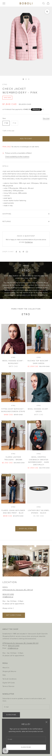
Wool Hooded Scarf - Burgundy (13, 362)
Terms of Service (8, 686)
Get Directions (13, 615)
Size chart (46, 118)
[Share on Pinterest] (23, 252)
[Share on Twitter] (20, 252)
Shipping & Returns (9, 671)
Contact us (29, 242)
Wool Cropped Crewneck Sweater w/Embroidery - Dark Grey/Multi (38, 461)
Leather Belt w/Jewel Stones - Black (38, 512)
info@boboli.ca (8, 597)
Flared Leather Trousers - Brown (13, 458)
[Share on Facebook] (16, 252)
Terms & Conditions (9, 679)
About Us (6, 667)
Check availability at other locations (17, 156)
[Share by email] (27, 252)
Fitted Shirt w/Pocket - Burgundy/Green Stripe (13, 410)
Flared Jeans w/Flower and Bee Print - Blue (13, 512)
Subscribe (26, 747)
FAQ (4, 675)
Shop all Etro (26, 528)
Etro (5, 84)
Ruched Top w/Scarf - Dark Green (39, 362)
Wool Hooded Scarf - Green (38, 410)
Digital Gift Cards (9, 683)
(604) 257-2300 (8, 594)
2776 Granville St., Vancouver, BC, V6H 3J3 (18, 590)
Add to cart (26, 138)
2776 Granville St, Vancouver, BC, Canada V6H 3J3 (20, 643)
